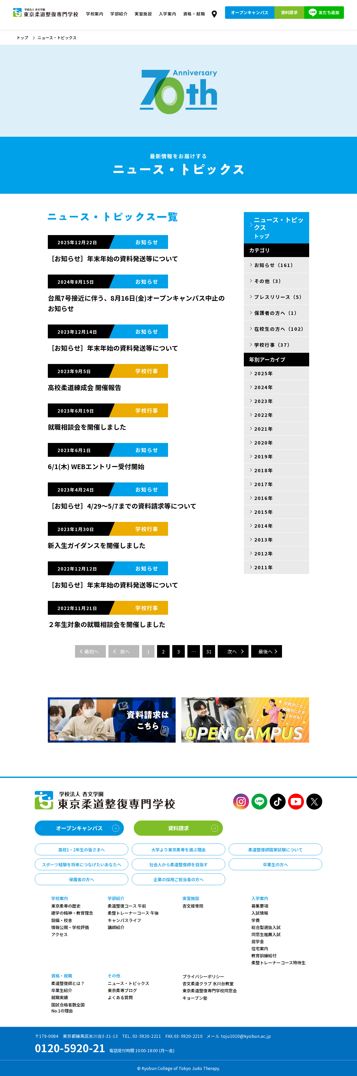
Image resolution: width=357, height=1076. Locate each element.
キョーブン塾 (194, 998)
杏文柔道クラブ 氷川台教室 (208, 984)
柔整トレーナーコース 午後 (133, 913)
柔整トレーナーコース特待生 (278, 963)
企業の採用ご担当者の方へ (178, 879)
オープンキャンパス (249, 12)
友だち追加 (329, 12)
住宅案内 (259, 949)
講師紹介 (116, 927)
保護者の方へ (81, 879)
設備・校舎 (61, 920)
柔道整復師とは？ (68, 983)
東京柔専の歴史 (65, 906)
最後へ (265, 651)
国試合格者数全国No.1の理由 (68, 1008)
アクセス (59, 934)
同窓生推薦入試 (266, 934)
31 (208, 651)
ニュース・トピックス (128, 983)
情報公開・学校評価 (70, 927)
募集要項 (259, 906)
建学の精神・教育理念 (72, 913)
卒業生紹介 (61, 990)
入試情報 (259, 913)
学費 (255, 920)
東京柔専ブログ (122, 990)
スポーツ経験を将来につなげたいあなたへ (81, 864)
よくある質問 (120, 997)
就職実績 (59, 997)
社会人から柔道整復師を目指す (178, 864)
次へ (232, 651)
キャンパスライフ (124, 920)
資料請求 (289, 12)
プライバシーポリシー (203, 976)
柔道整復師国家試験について (275, 849)
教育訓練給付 (264, 956)
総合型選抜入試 (266, 927)
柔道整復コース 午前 (127, 906)
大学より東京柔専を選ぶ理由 (178, 849)
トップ (22, 37)
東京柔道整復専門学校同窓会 (209, 991)
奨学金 (257, 941)
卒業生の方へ (275, 864)
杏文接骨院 (192, 906)
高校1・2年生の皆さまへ (81, 849)
